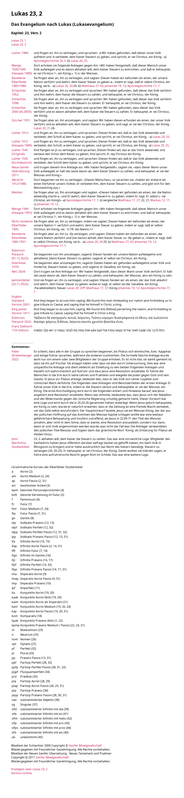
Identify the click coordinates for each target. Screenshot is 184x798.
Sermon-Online (21, 773)
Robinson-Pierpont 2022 (21, 320)
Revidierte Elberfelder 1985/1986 (19, 82)
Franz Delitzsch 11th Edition (22, 328)
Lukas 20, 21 (42, 128)
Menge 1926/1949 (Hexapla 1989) (22, 69)
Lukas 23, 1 (18, 40)
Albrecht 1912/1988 (19, 182)
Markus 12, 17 (159, 200)
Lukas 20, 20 (64, 86)
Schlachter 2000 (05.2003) (21, 110)
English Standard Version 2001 (20, 300)
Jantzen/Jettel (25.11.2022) (21, 282)
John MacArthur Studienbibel (20, 443)
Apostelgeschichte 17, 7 (143, 86)
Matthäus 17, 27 (129, 200)
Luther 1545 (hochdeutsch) (21, 161)
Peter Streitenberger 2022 (22, 355)
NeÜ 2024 (18, 271)
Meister (17, 192)
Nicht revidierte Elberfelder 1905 (22, 225)
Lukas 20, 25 (79, 61)
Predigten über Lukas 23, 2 (29, 769)
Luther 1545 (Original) (20, 152)
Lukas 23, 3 (18, 44)
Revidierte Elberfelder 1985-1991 (19, 238)
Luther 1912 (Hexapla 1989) (22, 143)
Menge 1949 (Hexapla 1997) (22, 211)
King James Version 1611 (20, 311)
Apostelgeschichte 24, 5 (50, 61)
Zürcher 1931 (21, 120)
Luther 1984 (20, 53)
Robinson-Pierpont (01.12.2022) (20, 254)
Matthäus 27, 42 (92, 86)
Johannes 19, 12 (115, 86)
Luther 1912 (20, 133)
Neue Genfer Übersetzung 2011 (20, 171)
